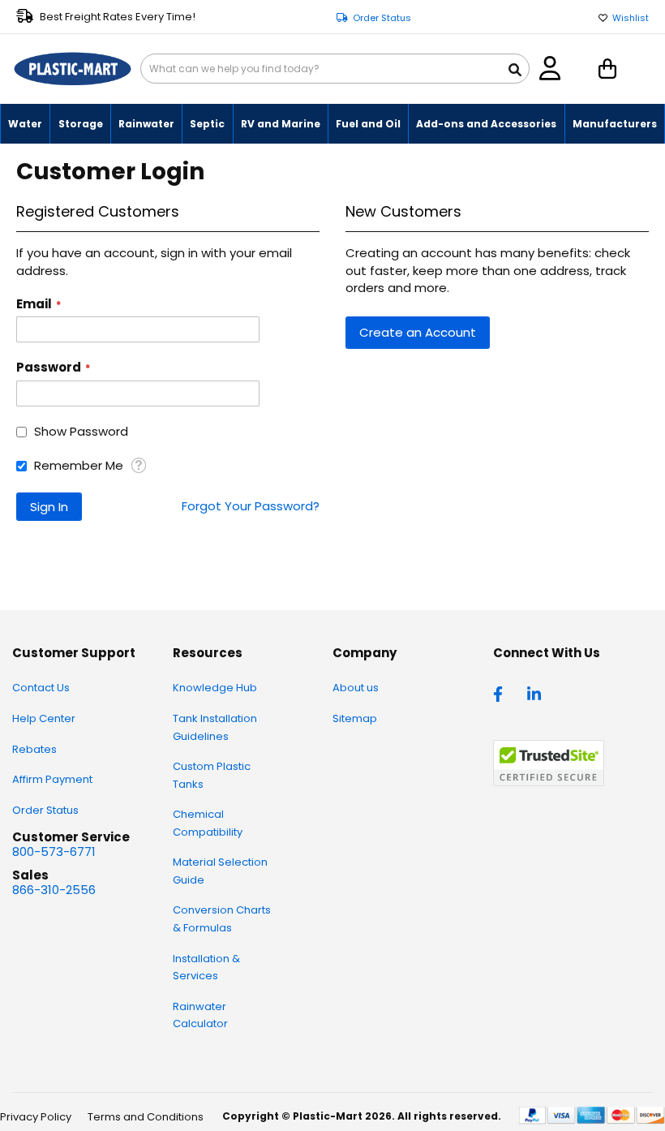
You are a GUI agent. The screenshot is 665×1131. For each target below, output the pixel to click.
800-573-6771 (54, 851)
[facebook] (502, 692)
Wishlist (630, 18)
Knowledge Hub (215, 687)
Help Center (43, 718)
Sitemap (354, 718)
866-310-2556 (54, 889)
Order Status (382, 18)
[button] (138, 465)
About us (355, 687)
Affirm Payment (52, 779)
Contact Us (41, 687)
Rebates (34, 749)
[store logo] (72, 69)
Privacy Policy (35, 1117)
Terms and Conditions (146, 1117)
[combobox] (335, 69)
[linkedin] (536, 692)
